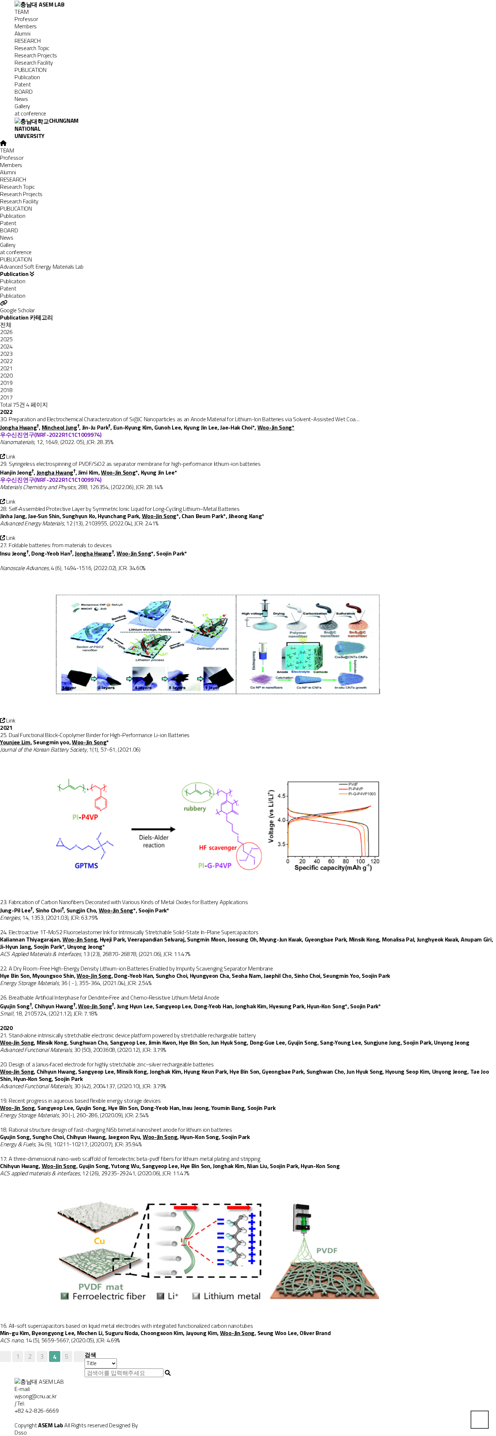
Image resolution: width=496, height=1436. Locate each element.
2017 (6, 397)
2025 (6, 339)
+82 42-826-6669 (37, 1410)
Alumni (22, 33)
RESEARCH (28, 40)
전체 (5, 324)
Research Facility (34, 62)
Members (26, 26)
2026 (6, 331)
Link (10, 456)
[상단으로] (480, 1420)
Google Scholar (17, 310)
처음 (5, 1356)
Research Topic (32, 48)
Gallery (22, 106)
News (21, 98)
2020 (6, 375)
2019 (6, 382)
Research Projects (36, 55)
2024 (6, 346)
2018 (6, 390)
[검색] (168, 1372)
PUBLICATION (30, 69)
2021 (6, 368)
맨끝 (79, 1356)
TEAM (22, 11)
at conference (30, 113)
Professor (26, 19)
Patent (23, 84)
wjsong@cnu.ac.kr (35, 1396)
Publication (27, 77)
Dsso (21, 1432)
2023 (6, 353)
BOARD (24, 91)
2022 (6, 361)
